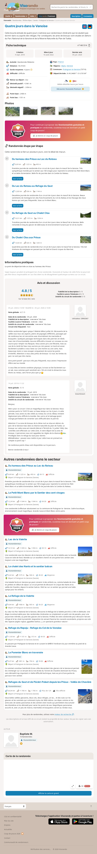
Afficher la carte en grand (48, 793)
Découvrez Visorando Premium (69, 89)
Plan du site (8, 821)
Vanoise (70, 66)
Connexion (87, 16)
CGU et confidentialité (12, 816)
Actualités (8, 829)
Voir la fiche (17, 179)
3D (85, 786)
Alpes (63, 66)
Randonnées (20, 16)
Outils (8, 16)
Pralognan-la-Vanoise (71, 69)
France (61, 62)
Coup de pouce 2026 (12, 834)
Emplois (7, 825)
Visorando (7, 20)
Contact (7, 838)
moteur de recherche (63, 714)
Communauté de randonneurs (16, 842)
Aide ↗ (33, 16)
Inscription (76, 16)
